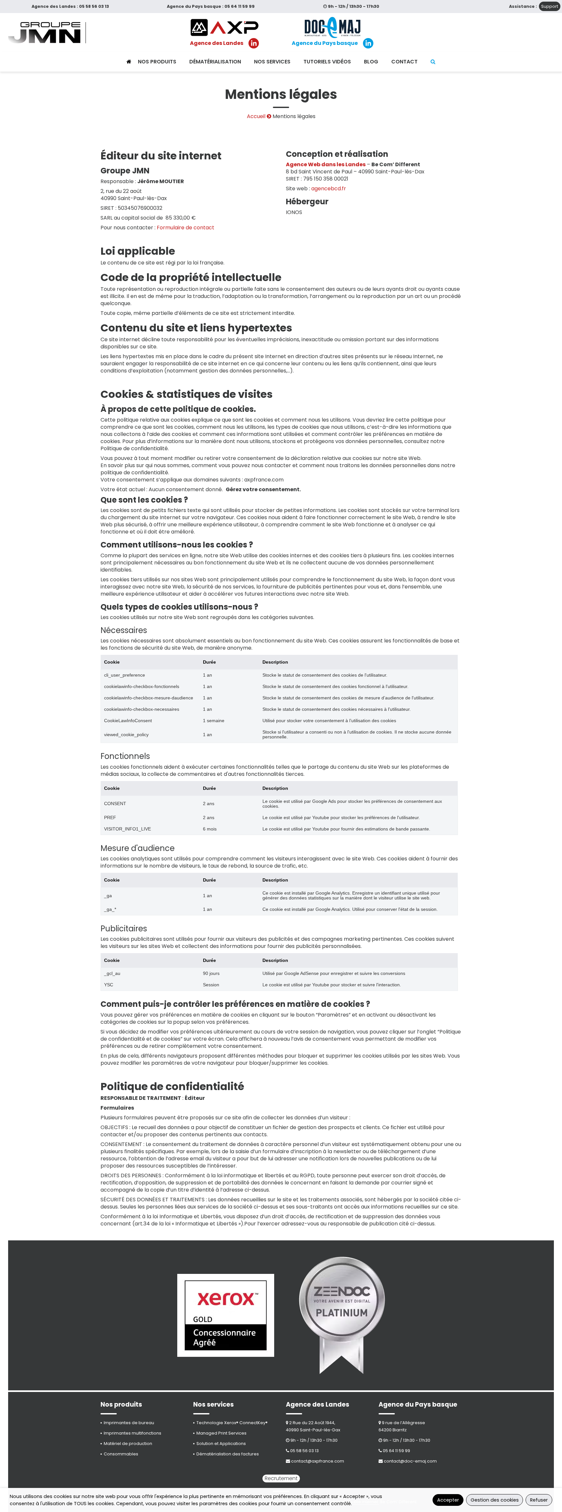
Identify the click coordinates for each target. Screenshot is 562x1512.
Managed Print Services (221, 1433)
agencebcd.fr (328, 188)
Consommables (121, 1454)
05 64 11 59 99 (239, 6)
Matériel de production (128, 1443)
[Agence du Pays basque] (332, 27)
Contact (404, 61)
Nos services (272, 61)
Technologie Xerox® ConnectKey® (232, 1422)
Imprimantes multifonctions (132, 1433)
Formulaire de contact (185, 227)
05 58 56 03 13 (94, 6)
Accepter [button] (448, 1500)
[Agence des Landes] (224, 27)
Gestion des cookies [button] (495, 1500)
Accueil (256, 116)
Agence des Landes (216, 43)
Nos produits (157, 61)
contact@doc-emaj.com (410, 1461)
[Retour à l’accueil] (129, 61)
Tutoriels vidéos (327, 61)
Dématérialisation (215, 61)
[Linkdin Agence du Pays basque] (368, 43)
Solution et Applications (221, 1443)
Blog (371, 61)
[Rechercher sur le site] (433, 61)
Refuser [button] (539, 1500)
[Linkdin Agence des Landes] (253, 43)
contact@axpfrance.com (317, 1461)
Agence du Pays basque (325, 43)
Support (549, 6)
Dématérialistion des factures (227, 1454)
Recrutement (281, 1478)
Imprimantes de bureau (129, 1422)
